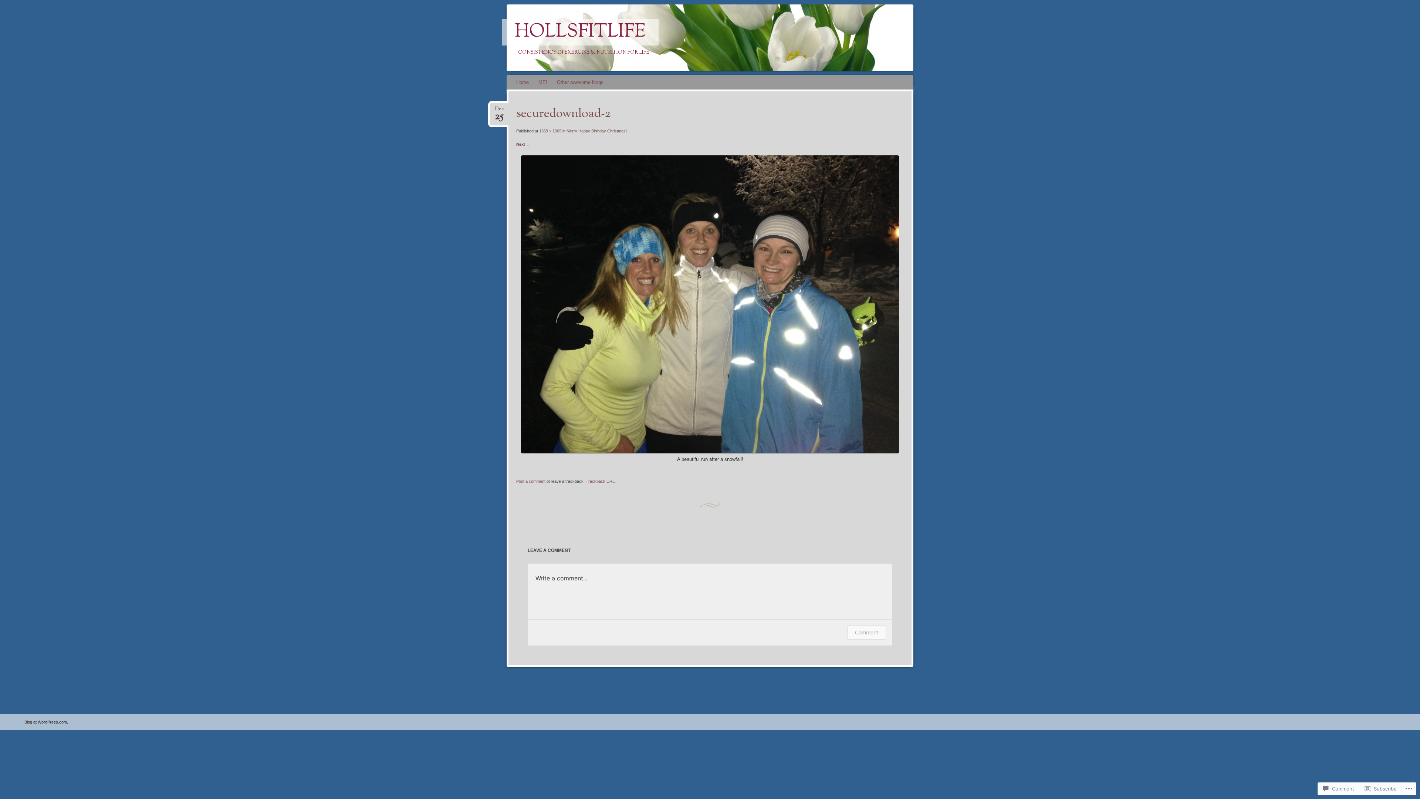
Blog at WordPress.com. (46, 722)
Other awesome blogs (580, 82)
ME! (542, 82)
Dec (499, 111)
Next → (523, 144)
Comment (866, 632)
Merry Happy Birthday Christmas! (597, 131)
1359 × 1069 (550, 131)
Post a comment (530, 481)
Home (522, 82)
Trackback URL (600, 481)
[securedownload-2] (710, 451)
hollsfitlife (580, 32)
